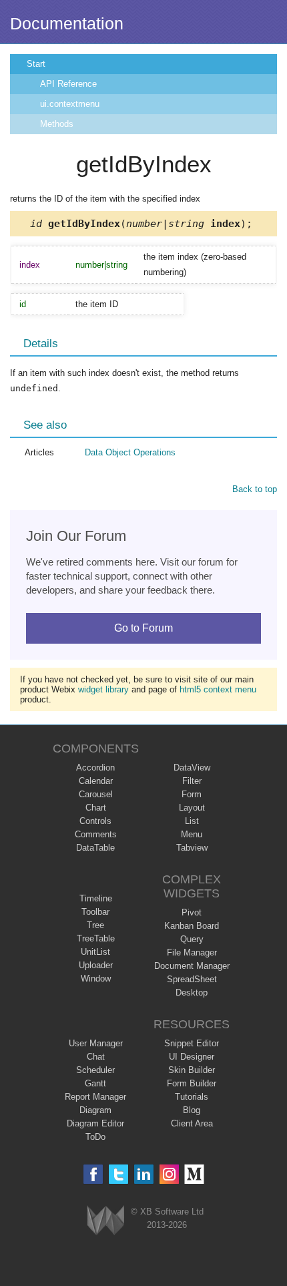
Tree (95, 925)
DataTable (95, 848)
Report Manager (95, 1097)
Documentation (66, 23)
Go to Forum (143, 628)
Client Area (192, 1123)
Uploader (96, 965)
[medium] (194, 1174)
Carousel (96, 794)
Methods (56, 124)
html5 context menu (218, 689)
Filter (192, 781)
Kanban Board (191, 926)
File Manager (192, 952)
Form (192, 794)
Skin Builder (191, 1070)
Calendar (96, 781)
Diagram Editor (95, 1123)
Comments (96, 834)
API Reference (68, 84)
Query (192, 939)
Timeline (95, 898)
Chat (96, 1057)
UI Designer (191, 1057)
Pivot (192, 912)
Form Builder (191, 1083)
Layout (192, 808)
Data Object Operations (130, 452)
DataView (192, 768)
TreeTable (96, 938)
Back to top (254, 489)
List (192, 821)
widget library (103, 689)
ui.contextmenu (69, 104)
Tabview (192, 848)
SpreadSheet (192, 979)
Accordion (95, 768)
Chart (95, 808)
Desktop (192, 993)
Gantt (95, 1083)
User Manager (96, 1043)
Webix (105, 1220)
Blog (191, 1110)
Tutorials (191, 1097)
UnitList (95, 952)
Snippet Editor (191, 1043)
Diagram (95, 1110)
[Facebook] (93, 1174)
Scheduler (95, 1070)
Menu (191, 834)
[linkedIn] (143, 1174)
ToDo (95, 1137)
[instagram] (169, 1174)
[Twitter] (118, 1174)
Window (96, 979)
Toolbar (95, 912)
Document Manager (192, 966)
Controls (95, 821)
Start (36, 64)
